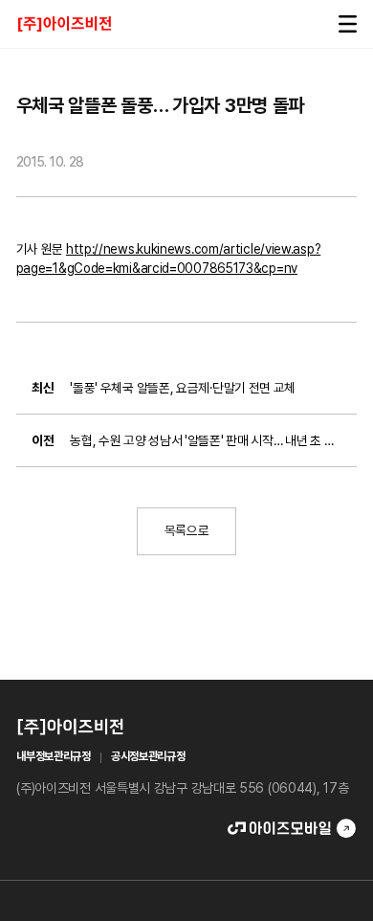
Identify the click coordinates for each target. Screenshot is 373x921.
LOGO (64, 23)
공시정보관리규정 (148, 756)
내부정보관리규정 (53, 756)
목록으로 (187, 530)
